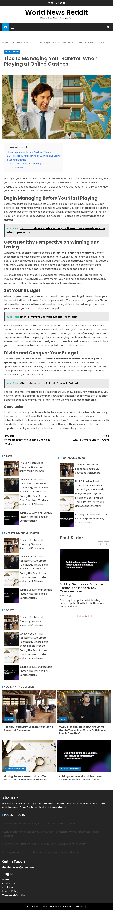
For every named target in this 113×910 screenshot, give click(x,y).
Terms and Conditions (15, 895)
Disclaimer (8, 887)
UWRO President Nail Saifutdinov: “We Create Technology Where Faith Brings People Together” (82, 730)
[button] (12, 27)
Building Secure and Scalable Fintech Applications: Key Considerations (35, 516)
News (63, 719)
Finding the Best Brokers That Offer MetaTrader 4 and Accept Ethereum (33, 500)
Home (5, 879)
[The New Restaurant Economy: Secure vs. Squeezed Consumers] (29, 706)
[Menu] (12, 27)
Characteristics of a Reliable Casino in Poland (27, 439)
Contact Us (8, 883)
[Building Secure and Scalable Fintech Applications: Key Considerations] (84, 756)
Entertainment (12, 52)
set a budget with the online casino (59, 341)
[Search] (108, 27)
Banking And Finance (14, 769)
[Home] (5, 27)
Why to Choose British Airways (91, 437)
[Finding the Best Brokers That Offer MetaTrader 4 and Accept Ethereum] (29, 756)
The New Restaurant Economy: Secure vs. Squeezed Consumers (31, 467)
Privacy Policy (10, 891)
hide (23, 147)
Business (9, 719)
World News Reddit (56, 12)
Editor (65, 595)
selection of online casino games (73, 252)
